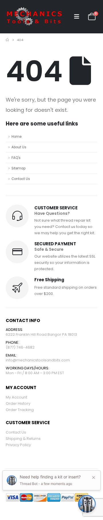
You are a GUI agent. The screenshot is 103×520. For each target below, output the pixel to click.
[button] (76, 16)
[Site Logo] (34, 17)
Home (16, 136)
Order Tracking (20, 409)
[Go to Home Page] (7, 40)
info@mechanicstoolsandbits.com (38, 360)
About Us (18, 147)
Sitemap (18, 168)
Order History (18, 403)
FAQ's (16, 157)
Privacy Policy (18, 445)
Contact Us (20, 179)
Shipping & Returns (23, 438)
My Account (16, 397)
